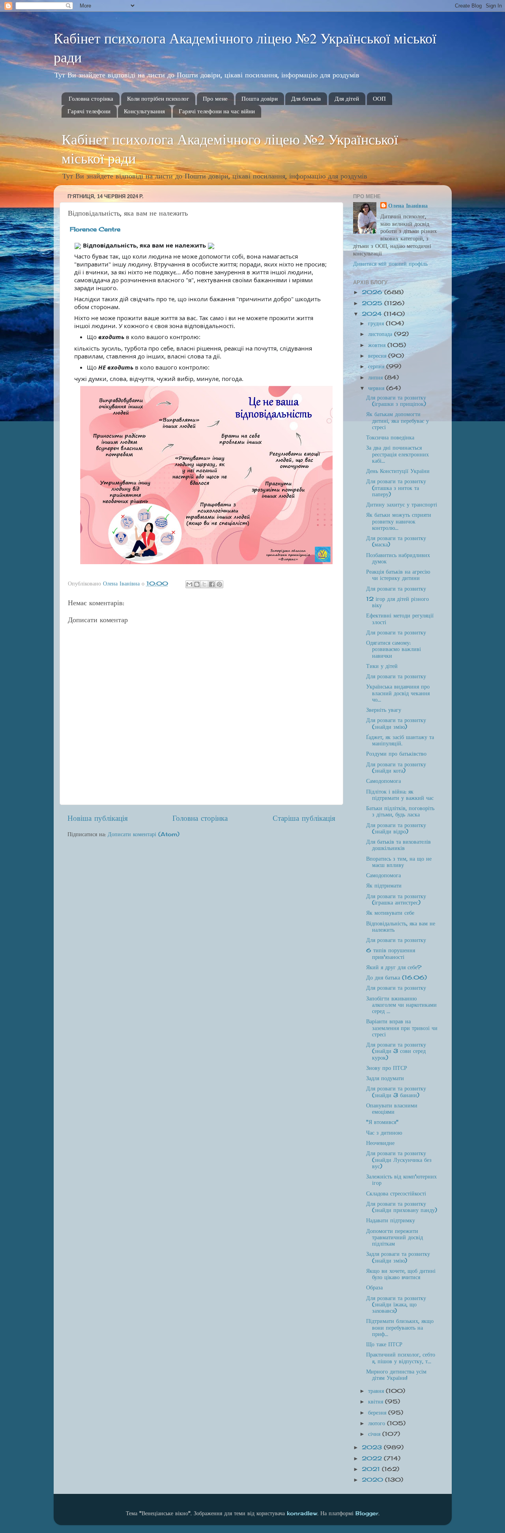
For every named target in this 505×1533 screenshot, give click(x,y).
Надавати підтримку (390, 1220)
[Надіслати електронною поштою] (189, 584)
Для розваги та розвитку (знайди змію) (396, 723)
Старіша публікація (304, 818)
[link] (95, 229)
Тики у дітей (382, 666)
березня (378, 1412)
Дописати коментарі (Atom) (144, 834)
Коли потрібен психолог (158, 99)
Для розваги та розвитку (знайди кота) (396, 767)
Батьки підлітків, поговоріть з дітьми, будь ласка (400, 811)
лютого (377, 1423)
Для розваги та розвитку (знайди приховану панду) (401, 1207)
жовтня (377, 345)
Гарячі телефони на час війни (217, 111)
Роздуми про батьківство (396, 754)
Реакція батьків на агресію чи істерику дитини (398, 575)
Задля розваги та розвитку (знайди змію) (398, 1257)
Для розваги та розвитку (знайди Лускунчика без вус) (399, 1159)
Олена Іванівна (408, 206)
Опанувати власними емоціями (391, 1108)
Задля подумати (385, 1078)
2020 (373, 1480)
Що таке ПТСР (384, 1344)
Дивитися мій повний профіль (390, 264)
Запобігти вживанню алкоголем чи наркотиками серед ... (401, 1004)
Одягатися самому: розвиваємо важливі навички (393, 649)
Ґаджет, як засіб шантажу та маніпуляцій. (400, 740)
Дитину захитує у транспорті (401, 504)
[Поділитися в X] (204, 584)
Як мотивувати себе (390, 913)
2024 (373, 314)
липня (376, 377)
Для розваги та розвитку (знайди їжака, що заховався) (396, 1304)
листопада (381, 334)
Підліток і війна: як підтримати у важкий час (400, 794)
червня (377, 388)
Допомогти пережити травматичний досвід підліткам (394, 1237)
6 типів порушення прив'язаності (390, 953)
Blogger (366, 1513)
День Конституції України (398, 471)
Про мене (215, 99)
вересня (378, 356)
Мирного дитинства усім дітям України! (396, 1374)
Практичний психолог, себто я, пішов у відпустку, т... (400, 1357)
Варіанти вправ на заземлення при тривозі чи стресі (402, 1027)
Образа (374, 1287)
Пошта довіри (259, 99)
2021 (372, 1469)
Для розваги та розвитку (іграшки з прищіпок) (396, 400)
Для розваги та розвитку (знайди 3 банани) (396, 1091)
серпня (377, 366)
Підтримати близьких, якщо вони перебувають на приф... (400, 1327)
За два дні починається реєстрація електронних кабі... (397, 454)
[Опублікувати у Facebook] (212, 584)
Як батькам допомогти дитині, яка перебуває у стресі (397, 420)
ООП (379, 99)
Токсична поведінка (390, 437)
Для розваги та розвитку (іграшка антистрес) (396, 899)
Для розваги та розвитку (396, 588)
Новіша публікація (97, 818)
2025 (373, 303)
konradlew (302, 1513)
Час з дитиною (384, 1133)
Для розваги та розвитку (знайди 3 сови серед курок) (396, 1050)
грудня (377, 323)
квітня (376, 1401)
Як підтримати (384, 885)
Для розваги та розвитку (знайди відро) (396, 828)
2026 (373, 292)
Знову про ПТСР (386, 1068)
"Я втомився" (382, 1122)
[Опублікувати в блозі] (197, 584)
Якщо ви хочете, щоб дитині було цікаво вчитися (401, 1274)
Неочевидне (380, 1143)
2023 (373, 1447)
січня (375, 1434)
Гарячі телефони (88, 111)
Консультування (144, 111)
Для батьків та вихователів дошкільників (398, 845)
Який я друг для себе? (393, 967)
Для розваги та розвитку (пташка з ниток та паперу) (396, 487)
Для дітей (347, 99)
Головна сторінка (91, 99)
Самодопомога (383, 781)
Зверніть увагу (383, 710)
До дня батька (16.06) (396, 977)
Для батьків (306, 99)
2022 (373, 1458)
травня (377, 1391)
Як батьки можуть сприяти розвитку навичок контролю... (398, 521)
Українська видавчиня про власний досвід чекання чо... (398, 692)
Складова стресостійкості (396, 1193)
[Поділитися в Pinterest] (219, 584)
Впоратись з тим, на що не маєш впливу (399, 862)
